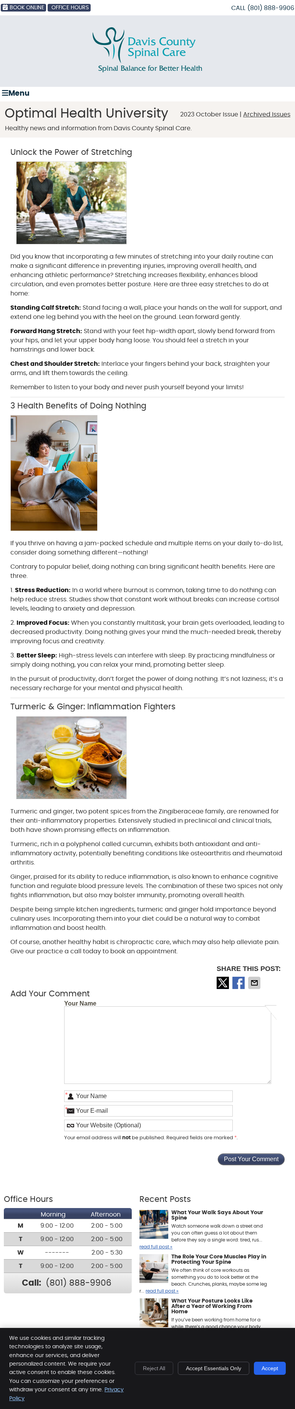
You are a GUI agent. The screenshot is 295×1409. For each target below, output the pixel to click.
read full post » (155, 1247)
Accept (270, 1368)
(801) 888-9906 (270, 8)
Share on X (223, 983)
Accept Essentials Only (213, 1368)
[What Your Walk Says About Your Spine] (153, 1225)
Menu (19, 93)
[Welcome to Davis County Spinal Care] (147, 71)
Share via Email (255, 983)
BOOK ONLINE (27, 7)
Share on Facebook (239, 983)
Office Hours (70, 7)
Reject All (154, 1368)
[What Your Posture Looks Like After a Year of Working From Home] (153, 1313)
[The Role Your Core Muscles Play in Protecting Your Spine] (153, 1269)
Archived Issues (266, 114)
